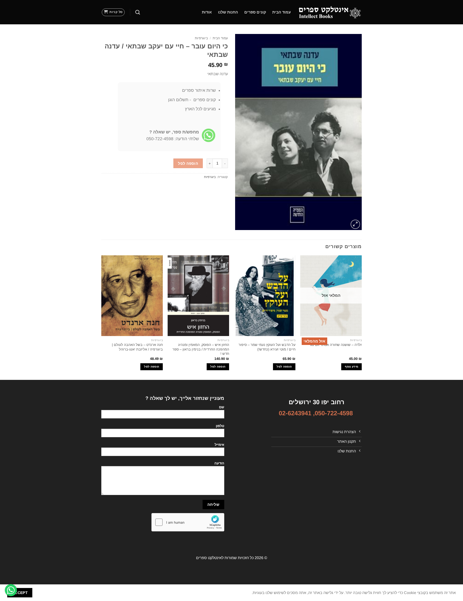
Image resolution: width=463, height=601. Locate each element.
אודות (207, 12)
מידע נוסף (351, 366)
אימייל (219, 445)
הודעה (219, 463)
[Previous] (361, 317)
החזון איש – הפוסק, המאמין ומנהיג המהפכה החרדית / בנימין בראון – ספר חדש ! (200, 349)
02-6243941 (295, 413)
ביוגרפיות (201, 38)
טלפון (220, 426)
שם (221, 407)
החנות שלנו (228, 12)
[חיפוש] (137, 12)
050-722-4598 (334, 413)
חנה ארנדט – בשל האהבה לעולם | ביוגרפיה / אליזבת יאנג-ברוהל (137, 347)
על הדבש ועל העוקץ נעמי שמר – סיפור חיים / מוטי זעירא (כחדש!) (266, 347)
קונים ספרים (255, 12)
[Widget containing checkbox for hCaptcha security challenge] (187, 522)
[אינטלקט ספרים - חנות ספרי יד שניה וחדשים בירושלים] (330, 12)
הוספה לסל (188, 163)
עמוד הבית (281, 12)
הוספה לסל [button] (284, 366)
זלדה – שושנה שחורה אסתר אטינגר (335, 345)
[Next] (101, 317)
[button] (113, 12)
